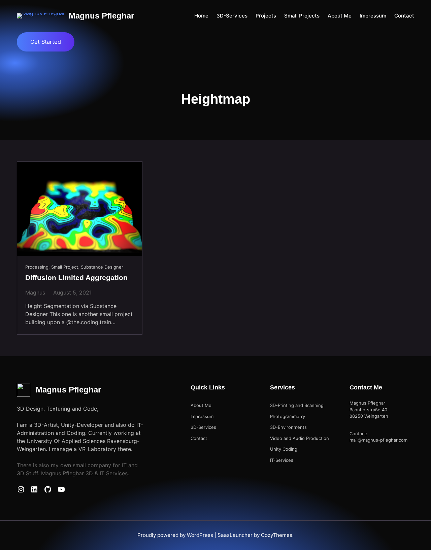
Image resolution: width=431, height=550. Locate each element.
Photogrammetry (287, 416)
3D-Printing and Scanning (297, 405)
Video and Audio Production (299, 438)
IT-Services (281, 460)
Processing (36, 267)
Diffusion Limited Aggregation (76, 277)
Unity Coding (283, 449)
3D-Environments (288, 427)
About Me (201, 405)
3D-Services (203, 427)
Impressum (202, 416)
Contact (199, 438)
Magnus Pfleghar (101, 15)
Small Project (64, 267)
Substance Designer (102, 267)
